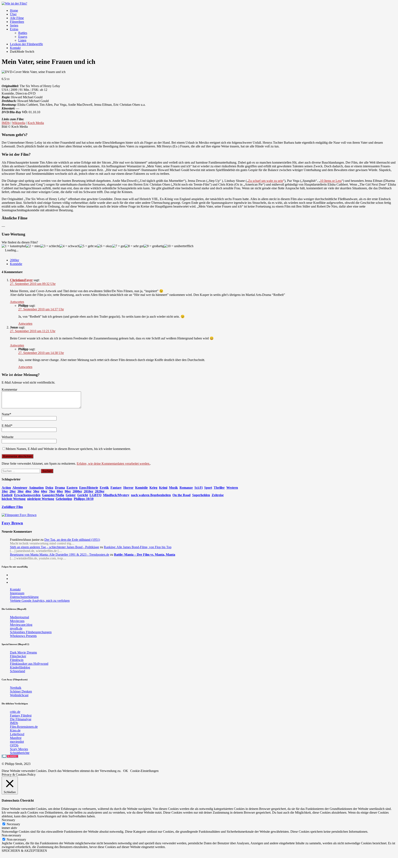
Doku (49, 487)
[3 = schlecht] (49, 246)
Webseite (7, 437)
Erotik (104, 487)
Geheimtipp (64, 499)
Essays (22, 36)
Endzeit (7, 495)
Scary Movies (19, 749)
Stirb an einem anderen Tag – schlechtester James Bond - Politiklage (54, 547)
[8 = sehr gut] (134, 246)
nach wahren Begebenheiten (151, 495)
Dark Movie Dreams (23, 652)
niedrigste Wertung (40, 499)
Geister (71, 495)
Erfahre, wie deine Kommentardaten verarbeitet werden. (113, 463)
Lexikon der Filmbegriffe (26, 44)
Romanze (186, 487)
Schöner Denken (21, 691)
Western (232, 487)
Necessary (13, 824)
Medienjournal (19, 617)
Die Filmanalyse (20, 719)
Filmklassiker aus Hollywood (29, 663)
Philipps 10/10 (83, 499)
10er (5, 491)
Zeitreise (218, 495)
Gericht (82, 495)
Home (14, 10)
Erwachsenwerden (27, 495)
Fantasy (116, 487)
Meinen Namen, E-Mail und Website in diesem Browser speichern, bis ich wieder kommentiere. (68, 449)
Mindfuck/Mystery (116, 495)
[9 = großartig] (154, 246)
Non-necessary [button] (11, 835)
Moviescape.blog (21, 624)
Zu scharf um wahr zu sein (265, 180)
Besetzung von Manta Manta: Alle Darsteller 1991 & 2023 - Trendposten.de (59, 554)
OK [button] (125, 771)
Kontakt (15, 48)
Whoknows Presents (23, 636)
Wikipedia (18, 123)
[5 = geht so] (88, 246)
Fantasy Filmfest (21, 715)
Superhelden (201, 495)
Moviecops (17, 621)
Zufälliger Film (12, 507)
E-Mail (6, 425)
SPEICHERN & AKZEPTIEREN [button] (24, 850)
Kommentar (9, 389)
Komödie (16, 264)
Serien (14, 25)
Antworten (17, 302)
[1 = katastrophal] (14, 246)
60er (44, 491)
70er (52, 491)
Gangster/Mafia (53, 495)
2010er (88, 491)
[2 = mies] (33, 246)
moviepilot (17, 741)
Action (6, 487)
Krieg (153, 487)
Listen (22, 40)
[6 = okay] (104, 246)
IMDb (6, 123)
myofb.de (16, 628)
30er (20, 491)
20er (13, 491)
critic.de (15, 711)
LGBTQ (95, 495)
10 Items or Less (331, 180)
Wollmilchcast (19, 695)
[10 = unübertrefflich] (178, 246)
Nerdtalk (15, 687)
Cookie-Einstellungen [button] (144, 771)
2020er (99, 491)
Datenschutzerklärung (24, 597)
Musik (173, 487)
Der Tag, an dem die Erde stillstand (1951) (72, 539)
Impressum (17, 593)
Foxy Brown (12, 523)
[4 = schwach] (69, 246)
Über (13, 14)
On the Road (181, 495)
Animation (36, 487)
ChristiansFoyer (21, 280)
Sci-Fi (198, 487)
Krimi (163, 487)
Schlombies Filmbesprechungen (31, 632)
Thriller (219, 487)
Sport (208, 487)
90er (68, 491)
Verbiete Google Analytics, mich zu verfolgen (40, 600)
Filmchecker (18, 656)
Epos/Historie (88, 487)
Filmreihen (17, 21)
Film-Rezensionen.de (24, 726)
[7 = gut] (118, 246)
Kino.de (15, 730)
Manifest (15, 738)
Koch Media (36, 123)
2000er (14, 260)
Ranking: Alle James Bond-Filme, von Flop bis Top (137, 547)
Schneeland (17, 671)
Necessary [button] (8, 820)
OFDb (14, 745)
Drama (60, 487)
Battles (22, 33)
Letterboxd (17, 734)
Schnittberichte (19, 753)
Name (6, 414)
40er (28, 491)
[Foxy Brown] (19, 515)
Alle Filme (17, 18)
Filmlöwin (16, 660)
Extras (14, 29)
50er (36, 491)
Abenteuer (19, 487)
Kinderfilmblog (20, 667)
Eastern (72, 487)
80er (60, 491)
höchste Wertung (13, 499)
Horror (128, 487)
